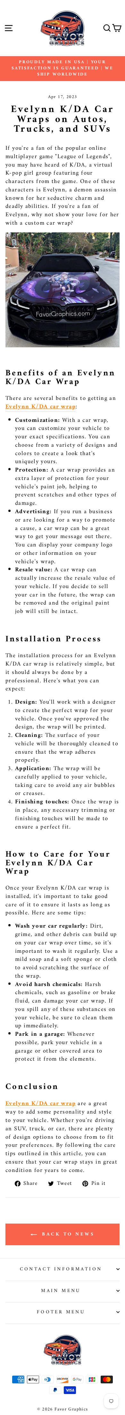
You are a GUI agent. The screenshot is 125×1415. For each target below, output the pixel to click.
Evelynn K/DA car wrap (40, 407)
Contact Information (61, 1269)
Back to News (67, 1234)
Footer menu (61, 1312)
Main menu (61, 1291)
